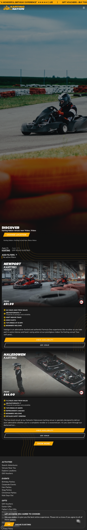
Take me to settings (23, 524)
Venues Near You (9, 468)
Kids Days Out (7, 495)
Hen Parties (6, 487)
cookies (13, 519)
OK (9, 524)
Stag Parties (7, 490)
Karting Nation (8, 240)
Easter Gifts (6, 506)
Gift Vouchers (7, 473)
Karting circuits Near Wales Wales (25, 240)
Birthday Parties (8, 482)
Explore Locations (9, 470)
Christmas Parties (9, 492)
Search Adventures (9, 465)
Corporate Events (9, 484)
